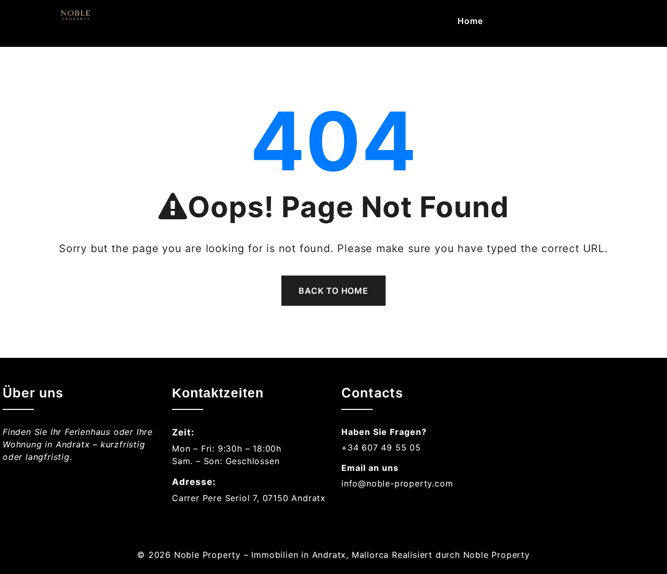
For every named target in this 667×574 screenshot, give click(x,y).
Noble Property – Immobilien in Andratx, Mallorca (281, 555)
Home (470, 21)
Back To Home (333, 290)
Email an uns (370, 468)
